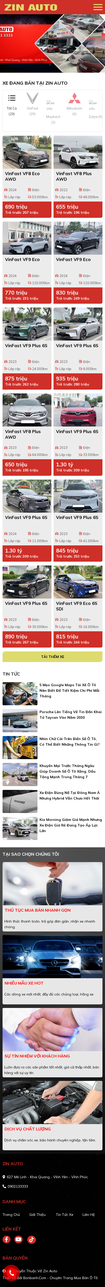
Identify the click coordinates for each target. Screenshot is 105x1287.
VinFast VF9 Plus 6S (26, 345)
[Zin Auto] (32, 7)
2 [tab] (55, 65)
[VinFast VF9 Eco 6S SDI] (78, 582)
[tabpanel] (52, 43)
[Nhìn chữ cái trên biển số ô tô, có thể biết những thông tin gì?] (20, 747)
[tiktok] (29, 1240)
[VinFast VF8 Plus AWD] (78, 152)
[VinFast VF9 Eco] (27, 238)
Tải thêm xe (52, 656)
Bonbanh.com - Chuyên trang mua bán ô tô (60, 1278)
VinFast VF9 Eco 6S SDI (76, 606)
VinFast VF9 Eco (22, 259)
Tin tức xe (64, 1214)
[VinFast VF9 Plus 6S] (27, 324)
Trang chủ (11, 1214)
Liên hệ (89, 1214)
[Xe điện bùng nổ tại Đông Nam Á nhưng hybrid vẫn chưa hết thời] (20, 801)
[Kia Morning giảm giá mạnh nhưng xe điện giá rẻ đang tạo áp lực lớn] (20, 828)
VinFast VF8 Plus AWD (74, 176)
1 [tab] (49, 65)
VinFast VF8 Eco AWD (22, 176)
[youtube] (18, 1240)
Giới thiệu (37, 1214)
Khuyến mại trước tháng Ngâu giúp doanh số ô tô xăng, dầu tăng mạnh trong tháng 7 (68, 771)
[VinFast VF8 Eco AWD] (27, 152)
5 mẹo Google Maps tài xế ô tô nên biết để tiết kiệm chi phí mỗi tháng (69, 690)
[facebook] (8, 1240)
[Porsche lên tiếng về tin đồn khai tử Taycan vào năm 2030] (20, 720)
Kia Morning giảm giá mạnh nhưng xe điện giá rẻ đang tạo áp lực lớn (71, 825)
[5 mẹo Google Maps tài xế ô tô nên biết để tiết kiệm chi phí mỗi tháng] (20, 693)
